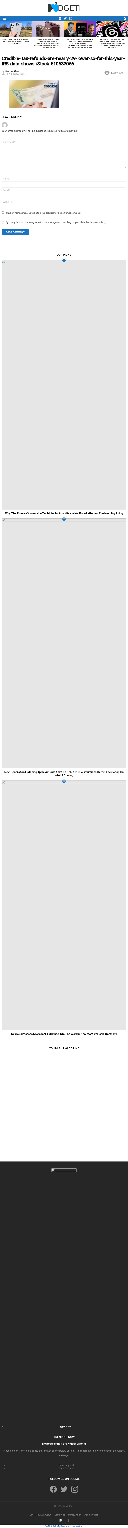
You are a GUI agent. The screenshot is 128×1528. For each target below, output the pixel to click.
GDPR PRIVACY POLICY (40, 1515)
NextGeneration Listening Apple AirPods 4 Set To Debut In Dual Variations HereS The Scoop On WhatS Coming (64, 773)
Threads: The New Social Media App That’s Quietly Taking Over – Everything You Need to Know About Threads (112, 43)
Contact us (60, 1515)
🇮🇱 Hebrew (66, 1426)
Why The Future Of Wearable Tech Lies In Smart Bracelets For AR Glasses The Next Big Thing (64, 513)
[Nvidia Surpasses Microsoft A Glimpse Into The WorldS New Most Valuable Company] (64, 905)
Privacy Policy (74, 1515)
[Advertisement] (64, 1076)
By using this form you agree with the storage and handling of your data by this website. (56, 222)
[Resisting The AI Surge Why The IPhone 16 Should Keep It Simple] (16, 29)
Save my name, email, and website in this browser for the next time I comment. (43, 213)
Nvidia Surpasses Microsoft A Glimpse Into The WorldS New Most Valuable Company (64, 1034)
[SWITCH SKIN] (125, 18)
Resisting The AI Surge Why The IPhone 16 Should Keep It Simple (16, 41)
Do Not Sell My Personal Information (64, 1526)
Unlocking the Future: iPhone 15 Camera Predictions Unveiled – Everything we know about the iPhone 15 (48, 43)
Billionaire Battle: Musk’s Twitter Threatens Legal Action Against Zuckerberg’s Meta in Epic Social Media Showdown (80, 43)
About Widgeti (91, 1515)
